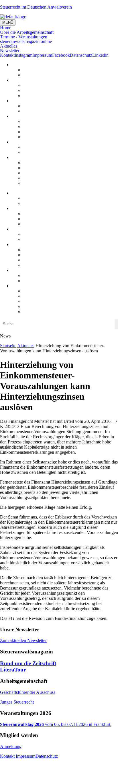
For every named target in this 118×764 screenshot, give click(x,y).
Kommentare (34, 74)
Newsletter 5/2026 (39, 162)
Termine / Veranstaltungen (23, 37)
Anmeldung (10, 746)
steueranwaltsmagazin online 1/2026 (55, 126)
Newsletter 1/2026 (39, 183)
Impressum (42, 55)
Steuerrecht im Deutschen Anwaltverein (36, 7)
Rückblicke (33, 111)
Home (5, 27)
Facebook (61, 55)
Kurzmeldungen (37, 69)
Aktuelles (8, 46)
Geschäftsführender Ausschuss (27, 692)
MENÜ (7, 22)
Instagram (23, 55)
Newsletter (9, 50)
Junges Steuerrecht (40, 90)
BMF (28, 147)
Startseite (8, 345)
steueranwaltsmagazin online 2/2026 (55, 121)
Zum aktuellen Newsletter (23, 640)
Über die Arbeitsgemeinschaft (27, 32)
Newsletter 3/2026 (39, 172)
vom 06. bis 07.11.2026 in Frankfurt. (55, 724)
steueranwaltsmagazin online (26, 41)
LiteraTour (32, 136)
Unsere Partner (36, 95)
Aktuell (29, 105)
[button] (59, 27)
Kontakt (7, 55)
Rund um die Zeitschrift (28, 663)
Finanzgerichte (36, 152)
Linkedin (100, 55)
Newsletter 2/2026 (39, 178)
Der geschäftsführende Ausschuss (53, 85)
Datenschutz (81, 55)
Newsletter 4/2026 (39, 167)
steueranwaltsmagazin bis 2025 (51, 131)
